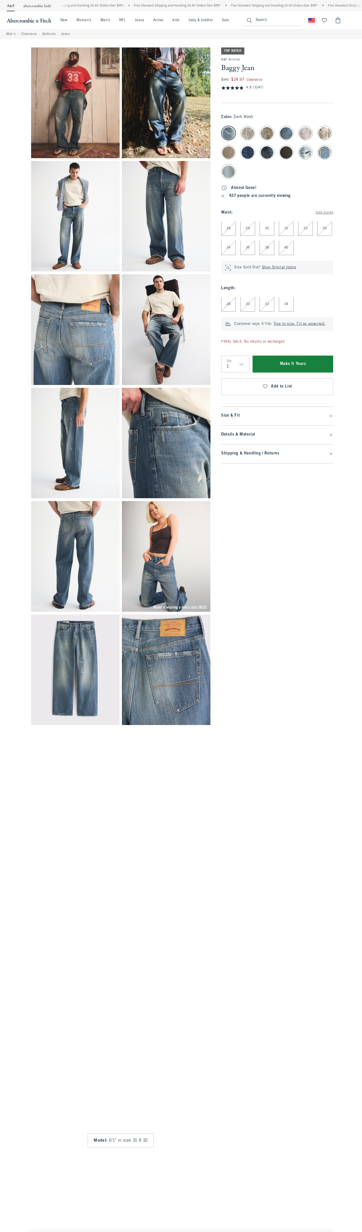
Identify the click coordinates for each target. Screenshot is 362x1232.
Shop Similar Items (279, 267)
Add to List (281, 387)
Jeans (139, 20)
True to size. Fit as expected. (299, 324)
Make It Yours (293, 364)
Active (158, 20)
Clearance (29, 34)
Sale (225, 20)
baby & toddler (201, 20)
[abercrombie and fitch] (29, 20)
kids (176, 20)
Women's (83, 20)
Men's (105, 20)
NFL (122, 20)
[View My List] (324, 20)
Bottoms (49, 34)
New (63, 20)
